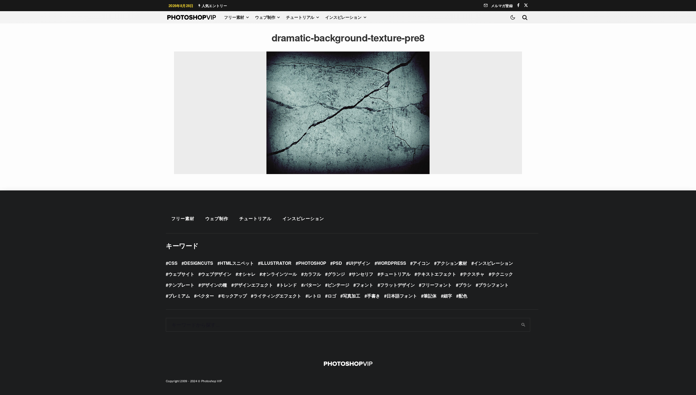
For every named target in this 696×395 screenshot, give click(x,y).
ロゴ (332, 296)
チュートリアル (300, 17)
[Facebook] (518, 5)
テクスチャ (473, 274)
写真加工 (351, 296)
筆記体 (430, 296)
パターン (312, 285)
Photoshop (312, 263)
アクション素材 (452, 263)
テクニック (502, 274)
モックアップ (234, 296)
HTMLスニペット (237, 263)
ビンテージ (338, 285)
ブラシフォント (493, 285)
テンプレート (181, 285)
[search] (523, 324)
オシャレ (247, 274)
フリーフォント (436, 285)
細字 (447, 296)
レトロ (314, 296)
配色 (463, 296)
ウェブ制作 (265, 17)
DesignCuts (198, 263)
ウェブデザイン (216, 274)
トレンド (288, 285)
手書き (373, 296)
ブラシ (464, 285)
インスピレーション (343, 17)
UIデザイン (359, 263)
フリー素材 (234, 17)
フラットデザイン (397, 285)
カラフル (312, 274)
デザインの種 (214, 285)
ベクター (205, 296)
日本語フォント (402, 296)
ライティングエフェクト (277, 296)
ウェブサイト (181, 274)
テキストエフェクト (436, 274)
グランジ (336, 274)
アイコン (421, 263)
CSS (173, 263)
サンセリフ (362, 274)
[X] (526, 5)
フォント (364, 285)
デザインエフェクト (253, 285)
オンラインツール (279, 274)
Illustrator (275, 263)
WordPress (391, 263)
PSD (337, 263)
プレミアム (179, 296)
